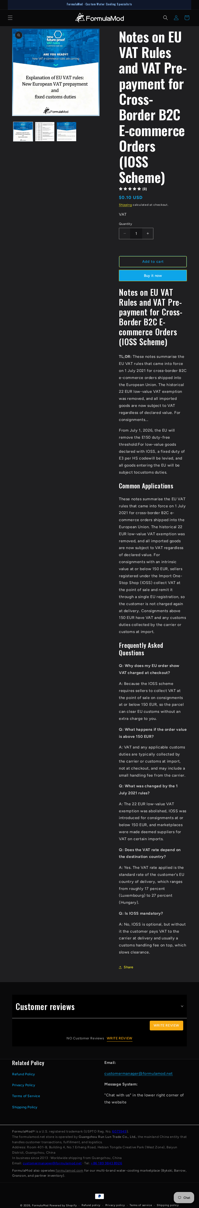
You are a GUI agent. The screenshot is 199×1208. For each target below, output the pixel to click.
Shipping (125, 204)
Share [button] (128, 967)
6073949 (119, 1131)
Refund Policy (23, 1074)
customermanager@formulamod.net (138, 1073)
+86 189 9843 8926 (106, 1163)
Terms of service (141, 1205)
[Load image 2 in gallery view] (45, 131)
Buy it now (153, 275)
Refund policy (91, 1205)
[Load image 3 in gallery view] (66, 131)
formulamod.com (69, 1170)
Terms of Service (26, 1096)
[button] (10, 17)
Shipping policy (168, 1205)
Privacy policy (115, 1205)
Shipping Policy (25, 1107)
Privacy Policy (23, 1085)
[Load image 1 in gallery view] (23, 131)
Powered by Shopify (63, 1205)
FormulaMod (40, 1205)
